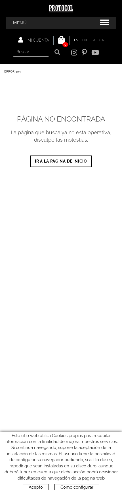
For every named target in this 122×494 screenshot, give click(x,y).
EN (84, 40)
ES (76, 40)
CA (101, 40)
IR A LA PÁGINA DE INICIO (61, 161)
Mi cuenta (37, 40)
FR (93, 40)
